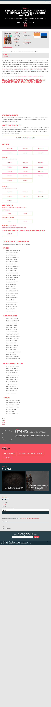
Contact (48, 541)
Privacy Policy (20, 543)
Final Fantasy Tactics (9, 453)
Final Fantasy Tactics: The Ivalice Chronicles (30, 453)
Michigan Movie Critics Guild (24, 542)
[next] (46, 481)
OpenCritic (12, 542)
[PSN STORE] (44, 34)
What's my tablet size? (9, 188)
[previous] (5, 481)
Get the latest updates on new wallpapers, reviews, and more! (25, 534)
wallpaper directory (29, 76)
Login (4, 504)
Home (3, 51)
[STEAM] (44, 37)
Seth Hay (31, 22)
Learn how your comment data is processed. (29, 518)
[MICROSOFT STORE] (37, 37)
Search (45, 2)
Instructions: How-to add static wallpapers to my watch (14, 207)
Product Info (8, 46)
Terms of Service (26, 543)
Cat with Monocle (6, 2)
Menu (48, 2)
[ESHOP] (37, 34)
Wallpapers (25, 8)
